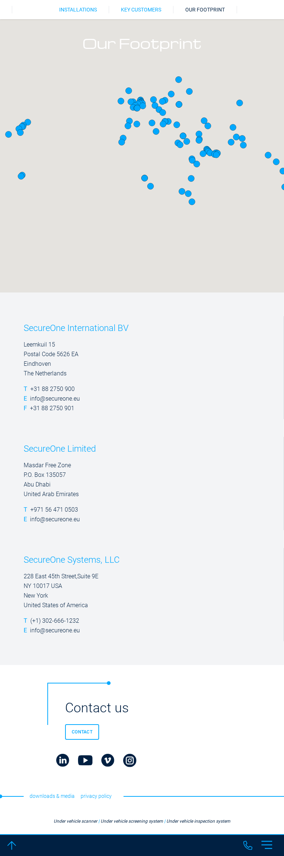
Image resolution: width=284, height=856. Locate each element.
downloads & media (52, 796)
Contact (82, 732)
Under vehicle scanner (75, 821)
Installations (78, 10)
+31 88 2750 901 (52, 408)
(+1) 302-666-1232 (54, 620)
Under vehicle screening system (132, 821)
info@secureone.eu (55, 398)
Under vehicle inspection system (198, 821)
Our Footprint (205, 10)
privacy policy (96, 796)
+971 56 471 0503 (54, 509)
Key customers (141, 10)
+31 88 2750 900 (52, 388)
